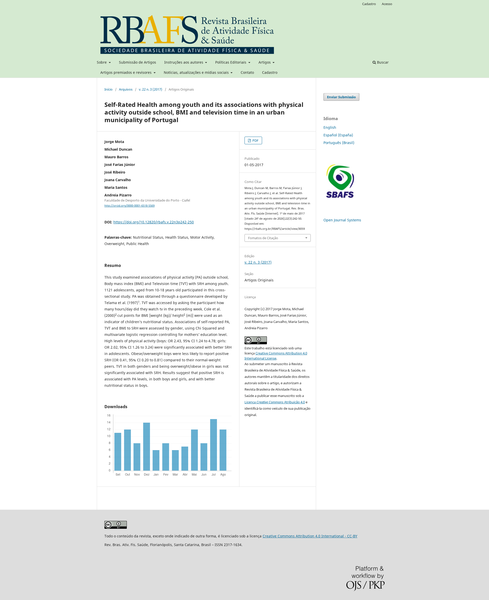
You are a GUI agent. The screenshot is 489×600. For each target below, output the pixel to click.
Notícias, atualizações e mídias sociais (197, 72)
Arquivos (125, 89)
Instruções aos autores (184, 62)
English (329, 127)
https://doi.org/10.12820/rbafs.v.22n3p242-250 (153, 222)
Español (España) (338, 135)
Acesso (387, 4)
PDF (255, 140)
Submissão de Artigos (137, 62)
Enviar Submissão (341, 97)
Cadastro (269, 72)
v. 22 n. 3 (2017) (150, 89)
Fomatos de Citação (263, 238)
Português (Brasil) (338, 142)
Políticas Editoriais (231, 62)
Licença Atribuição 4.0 (274, 402)
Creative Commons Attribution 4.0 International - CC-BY (310, 536)
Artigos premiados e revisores (126, 72)
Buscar (382, 62)
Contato (247, 72)
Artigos (265, 62)
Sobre (102, 62)
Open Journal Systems (342, 220)
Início (108, 89)
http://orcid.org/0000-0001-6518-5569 (129, 205)
